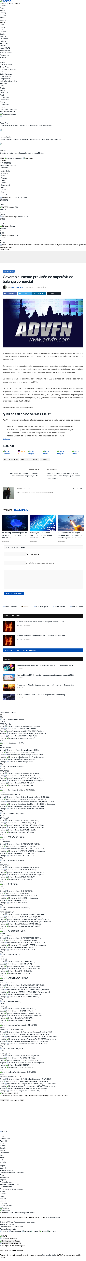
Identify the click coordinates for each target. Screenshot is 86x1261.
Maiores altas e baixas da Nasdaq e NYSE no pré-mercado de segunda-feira (45, 665)
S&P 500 (15, 207)
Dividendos (4, 39)
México (3, 190)
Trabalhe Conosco (6, 1170)
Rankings (3, 13)
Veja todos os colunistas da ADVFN (21, 650)
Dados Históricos (6, 74)
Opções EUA (4, 97)
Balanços (3, 36)
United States (6, 171)
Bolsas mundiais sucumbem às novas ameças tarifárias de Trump (41, 622)
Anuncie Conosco (6, 1182)
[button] (10, 1241)
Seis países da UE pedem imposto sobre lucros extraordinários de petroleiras (45, 685)
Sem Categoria (9, 271)
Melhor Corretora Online (8, 81)
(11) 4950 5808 (5, 163)
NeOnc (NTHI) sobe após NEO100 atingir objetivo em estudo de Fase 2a (41, 535)
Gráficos (3, 32)
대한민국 (4, 194)
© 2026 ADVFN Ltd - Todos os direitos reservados (17, 1222)
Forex (2, 86)
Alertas (2, 62)
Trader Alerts (4, 67)
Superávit (45, 459)
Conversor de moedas (8, 69)
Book (2, 8)
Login (22, 1100)
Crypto (2, 88)
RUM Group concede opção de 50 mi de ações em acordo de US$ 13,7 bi (14, 535)
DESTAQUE (24, 459)
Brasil (3, 176)
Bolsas (2, 102)
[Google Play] (5, 1210)
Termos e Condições (52, 1217)
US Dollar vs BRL (22, 216)
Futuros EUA (4, 93)
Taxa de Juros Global (7, 111)
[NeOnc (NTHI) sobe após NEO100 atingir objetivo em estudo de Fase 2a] (43, 523)
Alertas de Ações (6, 64)
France (3, 183)
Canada (3, 180)
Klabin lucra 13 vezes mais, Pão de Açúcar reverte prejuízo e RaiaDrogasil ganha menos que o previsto (63, 475)
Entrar (2, 158)
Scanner (3, 20)
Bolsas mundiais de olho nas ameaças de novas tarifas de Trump (41, 636)
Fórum (2, 10)
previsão (35, 459)
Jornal (2, 1196)
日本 (2, 192)
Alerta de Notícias (6, 53)
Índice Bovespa (21, 198)
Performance (5, 43)
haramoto (19, 625)
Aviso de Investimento (8, 1229)
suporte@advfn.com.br (8, 165)
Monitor (2, 6)
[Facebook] (26, 1231)
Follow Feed (4, 60)
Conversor (3, 1203)
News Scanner (5, 50)
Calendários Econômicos (8, 109)
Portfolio (3, 15)
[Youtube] (43, 1231)
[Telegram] (35, 1231)
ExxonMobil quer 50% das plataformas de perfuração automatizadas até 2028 (45, 675)
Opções (2, 34)
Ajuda (2, 1175)
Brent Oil (15, 235)
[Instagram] (4, 1231)
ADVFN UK (4, 173)
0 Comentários (41, 287)
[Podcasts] (51, 1231)
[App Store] (4, 1208)
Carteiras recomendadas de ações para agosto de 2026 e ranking (41, 695)
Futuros (2, 90)
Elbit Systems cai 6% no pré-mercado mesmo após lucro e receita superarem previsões (70, 535)
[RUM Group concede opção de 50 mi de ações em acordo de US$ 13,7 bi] (15, 523)
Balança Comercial (11, 459)
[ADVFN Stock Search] (1, 3)
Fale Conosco (4, 168)
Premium (19, 158)
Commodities (5, 100)
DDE (1, 72)
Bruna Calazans (17, 287)
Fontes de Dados (6, 1187)
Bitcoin (12, 226)
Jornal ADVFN (5, 48)
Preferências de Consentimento (11, 1189)
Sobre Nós (3, 1168)
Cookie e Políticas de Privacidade (11, 1227)
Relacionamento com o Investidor (12, 1173)
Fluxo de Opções (6, 76)
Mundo (2, 17)
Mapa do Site (4, 1177)
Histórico (3, 41)
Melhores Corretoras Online (9, 1184)
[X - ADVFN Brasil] (15, 1231)
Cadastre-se (4, 249)
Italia (2, 187)
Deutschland (5, 185)
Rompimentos (5, 79)
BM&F (2, 95)
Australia (4, 178)
